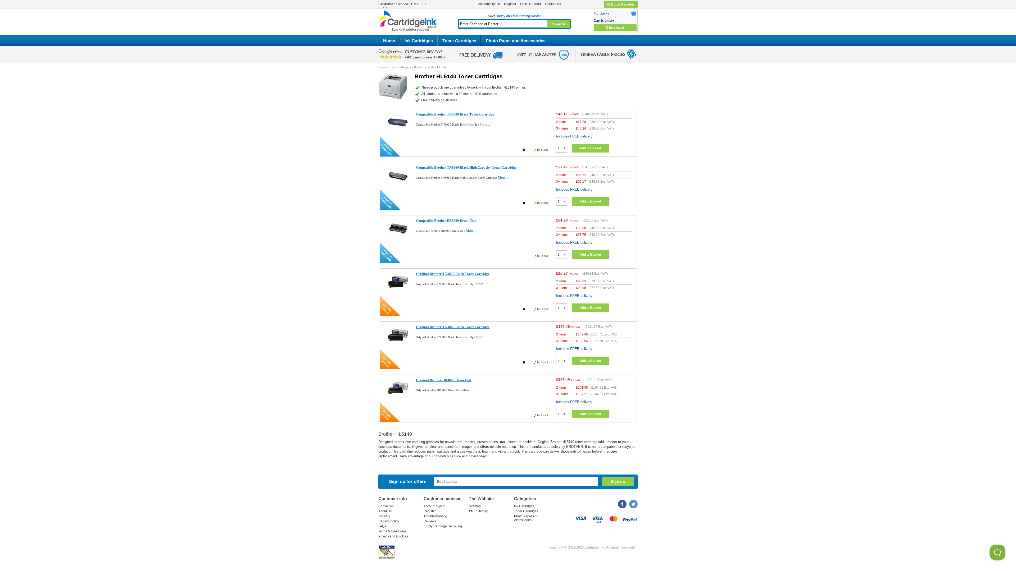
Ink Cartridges (419, 41)
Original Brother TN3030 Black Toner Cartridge (452, 274)
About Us (385, 511)
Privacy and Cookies (393, 536)
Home (389, 41)
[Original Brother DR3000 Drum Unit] (398, 397)
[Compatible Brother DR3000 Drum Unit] (398, 238)
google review (412, 54)
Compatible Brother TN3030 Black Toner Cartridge (455, 114)
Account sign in (489, 4)
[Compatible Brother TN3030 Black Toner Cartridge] (398, 131)
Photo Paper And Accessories (526, 518)
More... (485, 124)
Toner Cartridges (459, 41)
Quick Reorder (623, 4)
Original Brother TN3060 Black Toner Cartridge (452, 327)
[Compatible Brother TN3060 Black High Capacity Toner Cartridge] (398, 185)
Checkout (615, 27)
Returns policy (388, 521)
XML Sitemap (478, 511)
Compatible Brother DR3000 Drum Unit (446, 221)
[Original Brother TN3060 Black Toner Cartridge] (398, 344)
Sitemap (475, 506)
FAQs (382, 526)
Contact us (386, 506)
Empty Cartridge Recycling (443, 526)
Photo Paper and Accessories (516, 41)
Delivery (384, 516)
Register (510, 4)
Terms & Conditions (392, 531)
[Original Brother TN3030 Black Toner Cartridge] (398, 291)
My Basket (602, 13)
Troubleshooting (435, 516)
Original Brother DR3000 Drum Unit (443, 380)
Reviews (430, 521)
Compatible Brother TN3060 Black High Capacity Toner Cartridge (466, 167)
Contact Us (553, 4)
